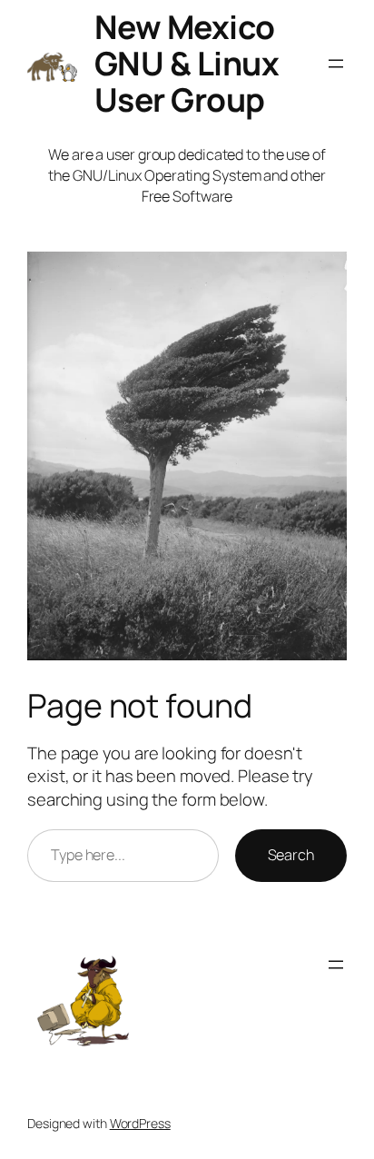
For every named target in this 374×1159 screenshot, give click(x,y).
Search (291, 855)
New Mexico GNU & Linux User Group (187, 63)
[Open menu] (336, 63)
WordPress (140, 1123)
